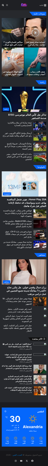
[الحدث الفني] (24, 5)
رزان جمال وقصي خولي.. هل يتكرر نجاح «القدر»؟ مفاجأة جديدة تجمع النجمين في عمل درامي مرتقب (26, 290)
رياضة (42, 82)
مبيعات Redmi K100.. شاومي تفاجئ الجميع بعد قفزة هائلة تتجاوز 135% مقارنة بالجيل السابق (17, 224)
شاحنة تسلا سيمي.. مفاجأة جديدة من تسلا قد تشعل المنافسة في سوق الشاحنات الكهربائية (17, 244)
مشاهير (42, 255)
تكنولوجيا (41, 167)
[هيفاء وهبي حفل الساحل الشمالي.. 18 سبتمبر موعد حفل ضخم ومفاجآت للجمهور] (39, 301)
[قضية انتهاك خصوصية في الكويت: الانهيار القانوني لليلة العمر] (13, 62)
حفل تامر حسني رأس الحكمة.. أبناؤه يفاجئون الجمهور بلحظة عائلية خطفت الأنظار (17, 328)
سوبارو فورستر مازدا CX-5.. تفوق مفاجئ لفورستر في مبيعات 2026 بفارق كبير (18, 234)
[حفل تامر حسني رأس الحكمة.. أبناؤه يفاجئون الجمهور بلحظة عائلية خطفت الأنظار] (45, 325)
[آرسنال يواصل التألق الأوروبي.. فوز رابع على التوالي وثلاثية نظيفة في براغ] (39, 136)
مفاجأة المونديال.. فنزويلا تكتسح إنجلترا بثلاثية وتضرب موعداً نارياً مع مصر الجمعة (18, 146)
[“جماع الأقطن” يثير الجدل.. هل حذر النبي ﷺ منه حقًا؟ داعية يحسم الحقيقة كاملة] (39, 347)
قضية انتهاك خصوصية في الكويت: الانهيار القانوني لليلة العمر (13, 74)
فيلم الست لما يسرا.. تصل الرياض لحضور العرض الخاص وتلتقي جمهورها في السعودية (17, 318)
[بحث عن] (3, 6)
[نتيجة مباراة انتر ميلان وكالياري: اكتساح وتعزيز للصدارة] (39, 125)
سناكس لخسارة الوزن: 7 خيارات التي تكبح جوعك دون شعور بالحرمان (13, 45)
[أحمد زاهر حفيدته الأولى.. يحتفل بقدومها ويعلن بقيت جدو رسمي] (45, 309)
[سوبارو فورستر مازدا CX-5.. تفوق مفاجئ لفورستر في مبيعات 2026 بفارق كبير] (39, 234)
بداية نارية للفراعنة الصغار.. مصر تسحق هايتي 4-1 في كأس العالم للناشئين (19, 157)
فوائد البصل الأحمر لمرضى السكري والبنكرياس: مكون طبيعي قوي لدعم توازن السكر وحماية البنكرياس (18, 378)
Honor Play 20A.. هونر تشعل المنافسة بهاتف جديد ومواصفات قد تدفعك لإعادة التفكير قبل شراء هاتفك (26, 202)
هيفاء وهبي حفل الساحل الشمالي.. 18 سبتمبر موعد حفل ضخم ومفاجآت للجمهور (17, 301)
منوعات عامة (39, 13)
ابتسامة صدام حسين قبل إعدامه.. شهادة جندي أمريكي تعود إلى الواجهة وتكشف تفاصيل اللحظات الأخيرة (18, 356)
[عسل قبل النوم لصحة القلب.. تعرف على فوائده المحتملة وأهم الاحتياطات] (39, 390)
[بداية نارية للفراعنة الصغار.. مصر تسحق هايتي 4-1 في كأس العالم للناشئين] (39, 157)
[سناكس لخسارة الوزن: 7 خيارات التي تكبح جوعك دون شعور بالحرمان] (13, 32)
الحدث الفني (17, 455)
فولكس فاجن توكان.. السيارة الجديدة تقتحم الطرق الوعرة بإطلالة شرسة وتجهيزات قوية (17, 213)
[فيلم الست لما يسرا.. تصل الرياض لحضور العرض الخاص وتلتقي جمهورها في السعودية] (45, 316)
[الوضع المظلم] (7, 6)
